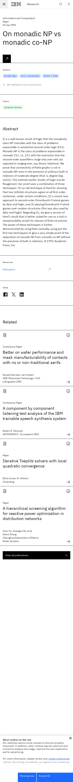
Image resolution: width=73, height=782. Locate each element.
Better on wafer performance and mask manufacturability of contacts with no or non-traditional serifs (35, 357)
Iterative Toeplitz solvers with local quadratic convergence (35, 463)
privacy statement (52, 765)
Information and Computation (19, 18)
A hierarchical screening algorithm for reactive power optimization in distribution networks (34, 513)
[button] (70, 738)
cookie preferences (59, 758)
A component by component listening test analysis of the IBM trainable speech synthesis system (34, 413)
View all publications (16, 555)
